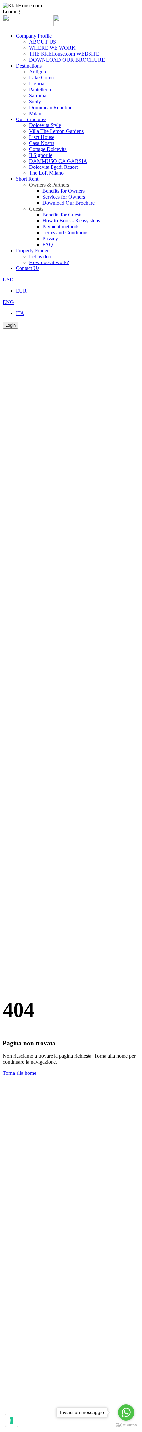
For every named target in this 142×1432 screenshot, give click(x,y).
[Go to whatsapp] (126, 1412)
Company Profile (34, 36)
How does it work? (49, 262)
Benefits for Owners (63, 191)
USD (8, 279)
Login (10, 325)
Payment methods (60, 226)
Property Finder (32, 250)
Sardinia (37, 95)
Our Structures (31, 119)
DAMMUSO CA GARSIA (58, 161)
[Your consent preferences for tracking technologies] (11, 1420)
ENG (8, 302)
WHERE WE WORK (52, 48)
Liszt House (41, 137)
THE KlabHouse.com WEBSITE (64, 54)
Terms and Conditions (65, 232)
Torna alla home (19, 1073)
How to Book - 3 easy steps (71, 220)
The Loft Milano (46, 173)
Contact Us (27, 268)
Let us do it (41, 256)
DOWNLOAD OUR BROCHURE (67, 60)
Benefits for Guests (62, 214)
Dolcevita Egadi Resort (53, 167)
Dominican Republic (50, 107)
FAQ (47, 244)
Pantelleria (40, 89)
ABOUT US (42, 42)
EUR (21, 291)
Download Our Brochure (68, 203)
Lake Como (41, 77)
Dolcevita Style (45, 125)
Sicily (35, 101)
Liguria (36, 83)
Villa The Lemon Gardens (56, 131)
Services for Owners (63, 197)
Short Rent (27, 179)
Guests (36, 209)
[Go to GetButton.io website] (126, 1425)
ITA (20, 313)
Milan (35, 113)
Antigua (37, 71)
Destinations (29, 66)
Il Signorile (40, 155)
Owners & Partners (49, 185)
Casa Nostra (41, 143)
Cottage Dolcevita (48, 149)
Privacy (50, 238)
